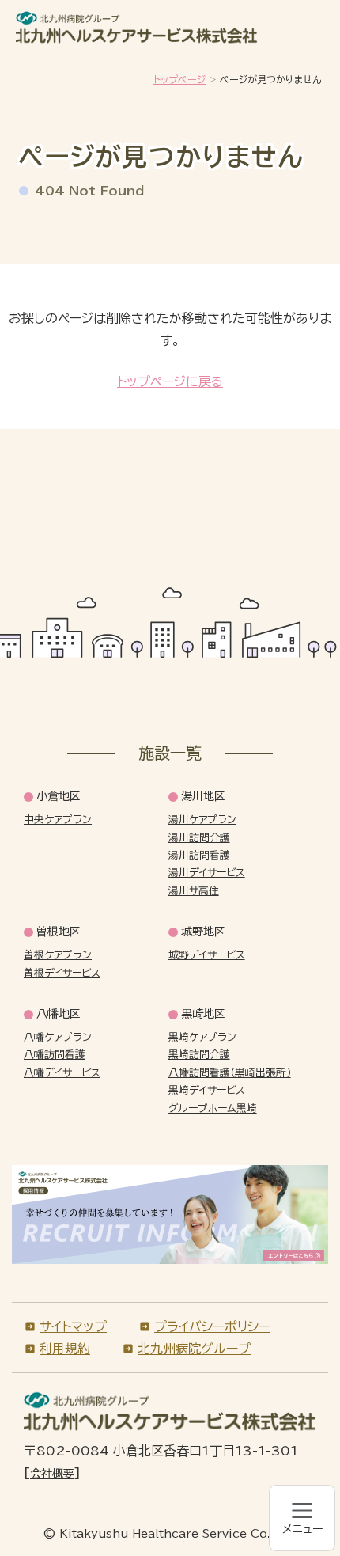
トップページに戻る (170, 381)
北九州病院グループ (194, 1348)
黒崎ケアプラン (202, 1037)
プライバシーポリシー (212, 1326)
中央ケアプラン (58, 819)
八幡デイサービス (62, 1073)
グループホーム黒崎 (212, 1108)
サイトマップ (73, 1326)
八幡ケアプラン (58, 1037)
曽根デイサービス (62, 973)
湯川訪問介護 (199, 838)
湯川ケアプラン (202, 819)
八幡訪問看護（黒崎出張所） (229, 1073)
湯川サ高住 (193, 891)
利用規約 (65, 1348)
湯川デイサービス (206, 872)
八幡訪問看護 (54, 1054)
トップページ (179, 79)
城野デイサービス (206, 955)
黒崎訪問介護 (199, 1054)
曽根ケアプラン (58, 955)
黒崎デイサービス (206, 1090)
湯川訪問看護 (199, 855)
